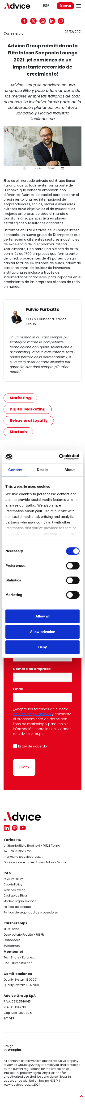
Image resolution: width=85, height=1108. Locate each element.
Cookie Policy (13, 884)
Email (18, 689)
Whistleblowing (15, 890)
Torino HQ (12, 839)
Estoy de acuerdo (32, 746)
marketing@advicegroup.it (23, 857)
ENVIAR (24, 767)
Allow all (42, 616)
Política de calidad (17, 907)
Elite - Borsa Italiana (18, 963)
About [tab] (69, 470)
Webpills (14, 1050)
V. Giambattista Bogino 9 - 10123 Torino (32, 846)
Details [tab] (42, 470)
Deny (42, 647)
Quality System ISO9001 (20, 980)
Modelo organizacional (20, 901)
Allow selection (42, 632)
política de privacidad (32, 714)
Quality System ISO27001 (21, 985)
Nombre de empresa (32, 668)
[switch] (73, 565)
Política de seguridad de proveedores (31, 912)
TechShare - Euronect (19, 957)
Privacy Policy (13, 879)
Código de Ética (15, 895)
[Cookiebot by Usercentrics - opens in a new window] (60, 457)
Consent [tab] (15, 470)
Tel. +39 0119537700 (18, 851)
